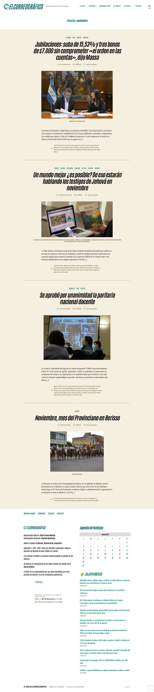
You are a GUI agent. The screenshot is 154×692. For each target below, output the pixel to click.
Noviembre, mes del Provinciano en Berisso (77, 418)
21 (112, 554)
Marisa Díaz (60, 393)
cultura (59, 498)
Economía (86, 145)
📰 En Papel (126, 6)
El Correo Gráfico (66, 64)
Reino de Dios (75, 270)
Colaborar (41, 513)
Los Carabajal (90, 498)
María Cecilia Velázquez (91, 390)
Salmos (91, 270)
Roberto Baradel (96, 393)
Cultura (62, 168)
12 (97, 550)
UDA (80, 395)
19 (97, 554)
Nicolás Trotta (67, 393)
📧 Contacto (137, 6)
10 (83, 550)
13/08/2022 (78, 64)
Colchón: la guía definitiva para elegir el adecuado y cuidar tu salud (104, 670)
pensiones (86, 147)
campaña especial (79, 266)
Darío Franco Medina (66, 195)
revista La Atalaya (84, 270)
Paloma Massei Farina (65, 500)
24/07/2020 (78, 309)
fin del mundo (72, 268)
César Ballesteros (89, 266)
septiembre (93, 150)
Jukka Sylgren (82, 268)
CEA (62, 386)
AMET (59, 386)
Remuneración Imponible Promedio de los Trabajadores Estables (70, 150)
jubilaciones (57, 147)
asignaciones (77, 145)
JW (87, 268)
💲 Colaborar (117, 6)
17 (83, 554)
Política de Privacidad (56, 686)
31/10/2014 (78, 425)
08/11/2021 (79, 195)
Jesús (77, 268)
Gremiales (72, 288)
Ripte (88, 150)
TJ (58, 272)
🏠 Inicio (82, 6)
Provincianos (84, 500)
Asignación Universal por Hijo (65, 145)
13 (105, 550)
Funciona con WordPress (75, 686)
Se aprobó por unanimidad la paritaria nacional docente (77, 298)
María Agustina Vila (80, 390)
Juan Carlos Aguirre (90, 388)
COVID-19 (85, 386)
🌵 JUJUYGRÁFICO (91, 574)
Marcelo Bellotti (70, 390)
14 (112, 550)
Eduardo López (58, 388)
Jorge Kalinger (69, 388)
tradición (96, 500)
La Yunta (84, 498)
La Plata (84, 168)
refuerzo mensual (93, 147)
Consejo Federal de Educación (74, 386)
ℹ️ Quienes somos (104, 6)
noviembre (76, 147)
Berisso (56, 168)
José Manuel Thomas (79, 388)
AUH (82, 145)
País (73, 37)
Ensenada (77, 168)
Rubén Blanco (57, 395)
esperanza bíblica (63, 268)
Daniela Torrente (95, 386)
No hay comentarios (91, 64)
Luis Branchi (63, 390)
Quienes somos (29, 513)
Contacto (60, 513)
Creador (96, 266)
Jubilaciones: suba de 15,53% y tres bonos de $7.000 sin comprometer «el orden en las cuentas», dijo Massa (77, 51)
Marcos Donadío (61, 270)
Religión (90, 168)
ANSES (55, 145)
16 (126, 550)
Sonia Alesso (75, 395)
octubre (81, 147)
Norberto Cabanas (76, 393)
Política (79, 37)
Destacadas (70, 168)
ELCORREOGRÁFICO (38, 686)
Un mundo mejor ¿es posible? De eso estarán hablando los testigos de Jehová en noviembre (77, 181)
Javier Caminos (78, 498)
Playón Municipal (75, 500)
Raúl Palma (91, 500)
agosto (55, 386)
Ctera (89, 386)
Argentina (56, 266)
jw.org (90, 268)
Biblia (65, 266)
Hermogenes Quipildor (68, 498)
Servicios (85, 37)
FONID (64, 388)
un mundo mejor (63, 272)
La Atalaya (95, 268)
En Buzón (68, 37)
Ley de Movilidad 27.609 (66, 147)
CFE (65, 386)
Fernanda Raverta (94, 145)
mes (95, 498)
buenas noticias (71, 266)
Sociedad (97, 168)
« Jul (82, 565)
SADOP (63, 395)
